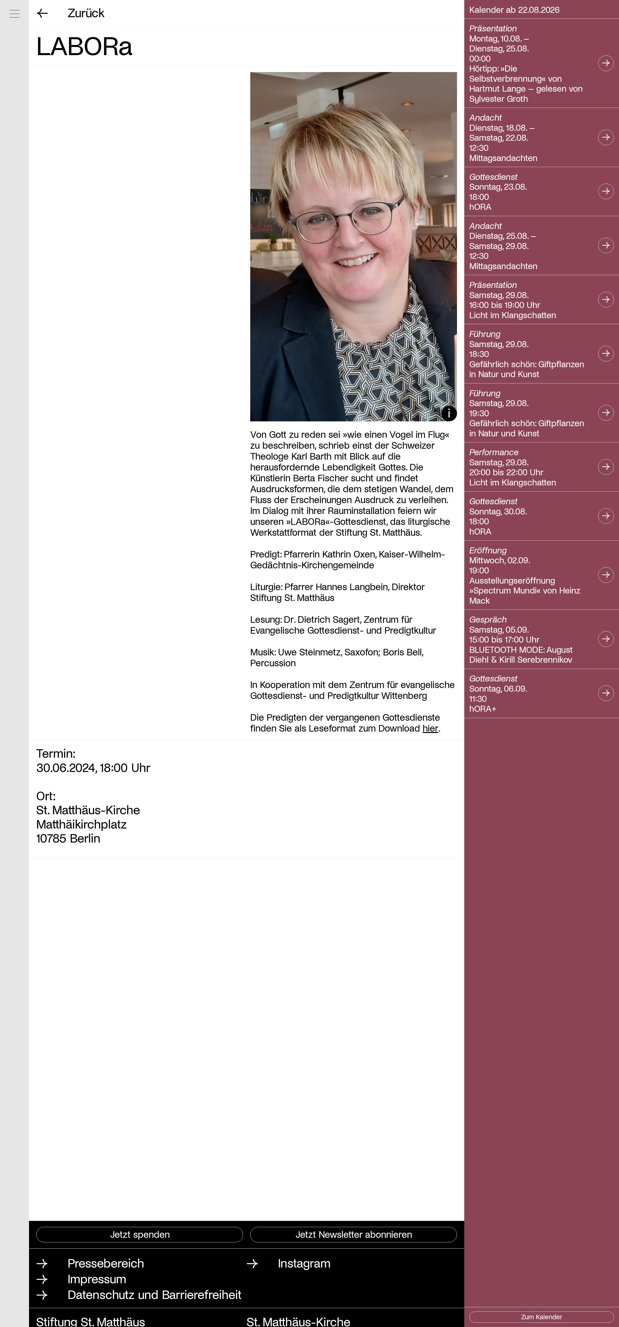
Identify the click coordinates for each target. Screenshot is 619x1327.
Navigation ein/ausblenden (14, 13)
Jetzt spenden (140, 1234)
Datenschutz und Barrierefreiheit (155, 1293)
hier (430, 727)
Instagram (304, 1262)
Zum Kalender (541, 1316)
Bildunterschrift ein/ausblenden (449, 413)
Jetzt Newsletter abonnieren (354, 1234)
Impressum (97, 1278)
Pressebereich (106, 1262)
